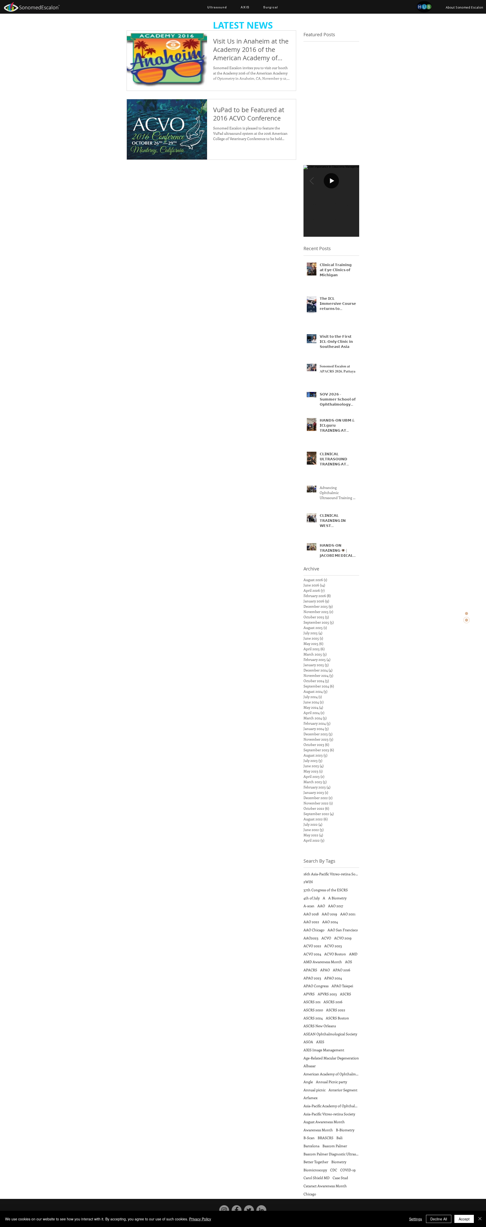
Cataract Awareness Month (325, 1185)
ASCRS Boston (337, 1018)
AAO (321, 905)
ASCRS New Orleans (319, 1025)
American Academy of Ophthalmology (331, 1074)
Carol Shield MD (316, 1177)
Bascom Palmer (334, 1145)
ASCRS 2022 (335, 1009)
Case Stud (340, 1177)
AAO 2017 (335, 905)
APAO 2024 (333, 978)
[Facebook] (236, 1210)
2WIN (308, 881)
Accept (464, 1218)
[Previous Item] (311, 181)
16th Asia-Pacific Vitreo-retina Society (331, 874)
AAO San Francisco (343, 929)
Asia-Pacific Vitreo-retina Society (329, 1114)
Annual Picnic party (331, 1081)
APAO (325, 969)
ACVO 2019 (343, 938)
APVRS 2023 (327, 994)
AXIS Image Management (323, 1049)
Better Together (315, 1161)
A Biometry (337, 898)
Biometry (338, 1161)
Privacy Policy (200, 1218)
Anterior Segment (343, 1089)
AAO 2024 (330, 921)
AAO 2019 (329, 914)
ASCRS (345, 994)
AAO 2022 (311, 921)
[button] (217, 7)
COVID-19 (348, 1169)
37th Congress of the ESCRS (325, 889)
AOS (348, 961)
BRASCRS (325, 1137)
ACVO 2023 (333, 945)
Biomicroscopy (315, 1169)
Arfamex (310, 1097)
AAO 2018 (311, 914)
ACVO (326, 938)
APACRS (310, 969)
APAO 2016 (341, 969)
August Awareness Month (324, 1121)
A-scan (308, 905)
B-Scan (309, 1137)
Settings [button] (415, 1218)
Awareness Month (318, 1129)
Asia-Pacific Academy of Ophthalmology (331, 1105)
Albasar (309, 1065)
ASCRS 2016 (332, 1001)
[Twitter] (249, 1210)
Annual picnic (314, 1089)
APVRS (309, 994)
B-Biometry (345, 1129)
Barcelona (311, 1145)
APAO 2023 (312, 978)
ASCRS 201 (311, 1001)
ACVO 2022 (312, 945)
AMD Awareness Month (322, 961)
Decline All (438, 1218)
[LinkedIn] (261, 1210)
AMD (353, 954)
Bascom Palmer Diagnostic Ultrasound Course (331, 1154)
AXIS (320, 1041)
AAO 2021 (347, 914)
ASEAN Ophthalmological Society (330, 1034)
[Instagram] (224, 1210)
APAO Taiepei (342, 985)
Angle (308, 1081)
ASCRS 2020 (313, 1009)
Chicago (309, 1194)
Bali (339, 1137)
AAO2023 (310, 938)
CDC (333, 1169)
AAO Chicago (314, 929)
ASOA (308, 1041)
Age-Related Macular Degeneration (331, 1058)
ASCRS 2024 (313, 1018)
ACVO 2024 (312, 954)
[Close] (480, 1219)
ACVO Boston (335, 954)
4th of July (311, 898)
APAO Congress (316, 985)
